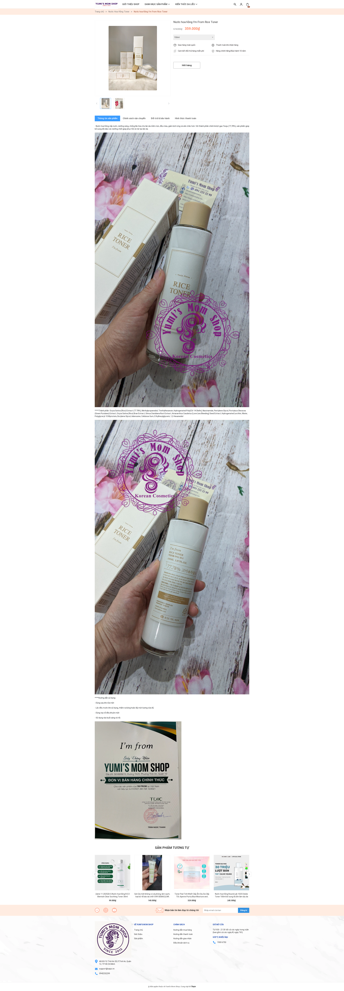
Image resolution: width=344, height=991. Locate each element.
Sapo (193, 986)
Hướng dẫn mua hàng (182, 930)
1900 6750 (221, 942)
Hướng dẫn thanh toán (183, 934)
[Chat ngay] (97, 910)
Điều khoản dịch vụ (181, 943)
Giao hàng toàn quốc (187, 45)
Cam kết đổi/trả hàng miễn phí (191, 51)
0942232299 (104, 973)
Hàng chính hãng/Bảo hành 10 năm (231, 51)
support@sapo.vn (106, 969)
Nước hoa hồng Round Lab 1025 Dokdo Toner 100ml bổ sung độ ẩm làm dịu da (231, 895)
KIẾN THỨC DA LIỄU (185, 4)
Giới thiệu (138, 934)
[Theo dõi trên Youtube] (114, 910)
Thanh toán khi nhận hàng (227, 45)
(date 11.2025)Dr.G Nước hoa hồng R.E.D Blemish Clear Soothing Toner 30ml (113, 895)
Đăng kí (243, 910)
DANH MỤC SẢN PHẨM (156, 4)
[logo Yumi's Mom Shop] (113, 939)
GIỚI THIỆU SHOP (130, 4)
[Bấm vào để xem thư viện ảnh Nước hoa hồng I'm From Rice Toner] (133, 58)
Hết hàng (187, 65)
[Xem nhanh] (112, 870)
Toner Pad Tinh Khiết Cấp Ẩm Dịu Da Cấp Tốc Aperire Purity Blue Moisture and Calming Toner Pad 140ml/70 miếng (192, 895)
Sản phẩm (138, 938)
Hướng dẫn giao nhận (182, 938)
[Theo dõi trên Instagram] (105, 910)
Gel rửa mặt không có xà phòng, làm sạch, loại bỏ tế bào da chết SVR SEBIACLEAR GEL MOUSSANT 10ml (152, 895)
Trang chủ (138, 930)
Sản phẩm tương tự (172, 848)
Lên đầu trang (335, 989)
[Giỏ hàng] (247, 4)
